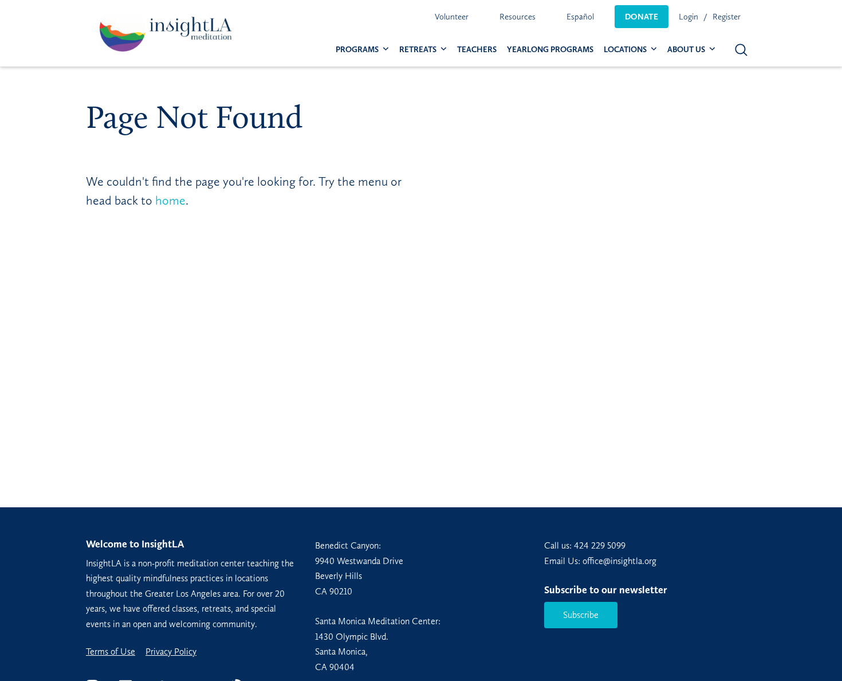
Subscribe (581, 614)
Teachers (477, 49)
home (170, 200)
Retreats (417, 49)
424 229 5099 (599, 545)
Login (688, 16)
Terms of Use (110, 651)
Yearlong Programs (550, 49)
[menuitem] (451, 16)
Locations (625, 49)
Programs (357, 49)
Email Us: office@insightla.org (600, 560)
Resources (517, 16)
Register (727, 16)
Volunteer (452, 16)
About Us (686, 49)
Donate (641, 16)
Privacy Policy (170, 651)
